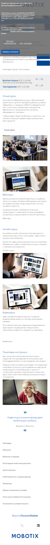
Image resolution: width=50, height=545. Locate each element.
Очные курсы (9, 130)
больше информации (10, 42)
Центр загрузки (9, 470)
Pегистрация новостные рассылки (17, 463)
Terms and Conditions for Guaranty (17, 497)
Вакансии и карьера (11, 456)
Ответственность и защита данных (17, 477)
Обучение (7, 450)
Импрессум (7, 483)
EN (37, 79)
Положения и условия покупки (15, 503)
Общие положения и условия (15, 490)
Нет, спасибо (26, 43)
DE (42, 79)
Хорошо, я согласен (10, 52)
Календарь (7, 443)
